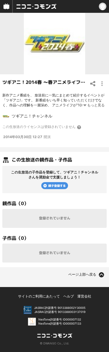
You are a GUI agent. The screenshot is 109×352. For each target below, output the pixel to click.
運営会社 (84, 296)
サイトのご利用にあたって (39, 296)
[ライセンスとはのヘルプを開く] (79, 127)
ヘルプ (68, 296)
